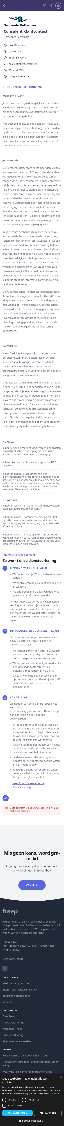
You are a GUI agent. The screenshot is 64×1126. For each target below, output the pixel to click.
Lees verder (55, 1093)
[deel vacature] (51, 5)
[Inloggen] (58, 5)
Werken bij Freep (12, 1028)
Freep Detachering (13, 1022)
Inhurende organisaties (16, 996)
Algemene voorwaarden (16, 1041)
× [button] (60, 1077)
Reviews (7, 1002)
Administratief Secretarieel (23, 63)
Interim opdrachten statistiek (19, 989)
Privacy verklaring (12, 1035)
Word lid (32, 885)
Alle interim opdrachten (16, 983)
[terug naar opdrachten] (21, 5)
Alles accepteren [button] (17, 1113)
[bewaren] (45, 5)
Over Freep (9, 1016)
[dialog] (32, 1100)
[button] (32, 1120)
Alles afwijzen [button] (48, 1113)
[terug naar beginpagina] (32, 912)
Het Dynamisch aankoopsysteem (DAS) (25, 1055)
